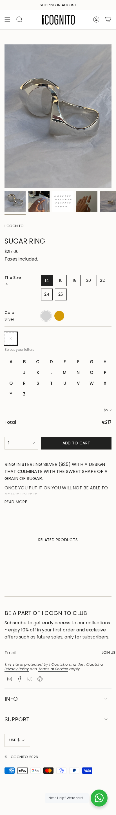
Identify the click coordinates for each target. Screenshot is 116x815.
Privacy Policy (17, 668)
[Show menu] (7, 20)
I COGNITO (14, 226)
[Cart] (108, 20)
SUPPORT (17, 719)
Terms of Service (53, 668)
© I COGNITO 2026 (21, 757)
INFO (11, 699)
